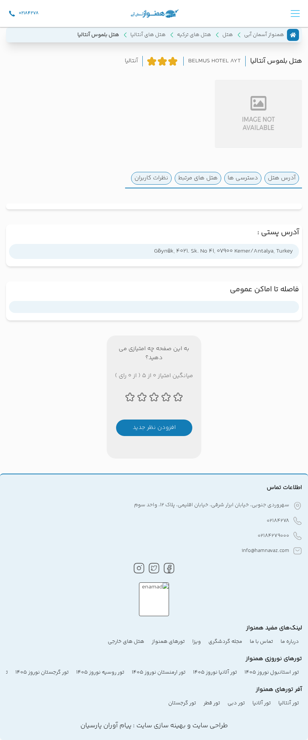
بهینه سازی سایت (160, 725)
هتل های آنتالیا (148, 35)
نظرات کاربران (151, 178)
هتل (227, 35)
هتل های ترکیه (194, 35)
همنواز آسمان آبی (264, 35)
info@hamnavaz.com (265, 551)
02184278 (278, 521)
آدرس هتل (282, 178)
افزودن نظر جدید (154, 427)
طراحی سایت (209, 725)
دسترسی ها (243, 178)
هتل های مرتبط (198, 178)
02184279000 (273, 536)
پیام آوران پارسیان (105, 725)
